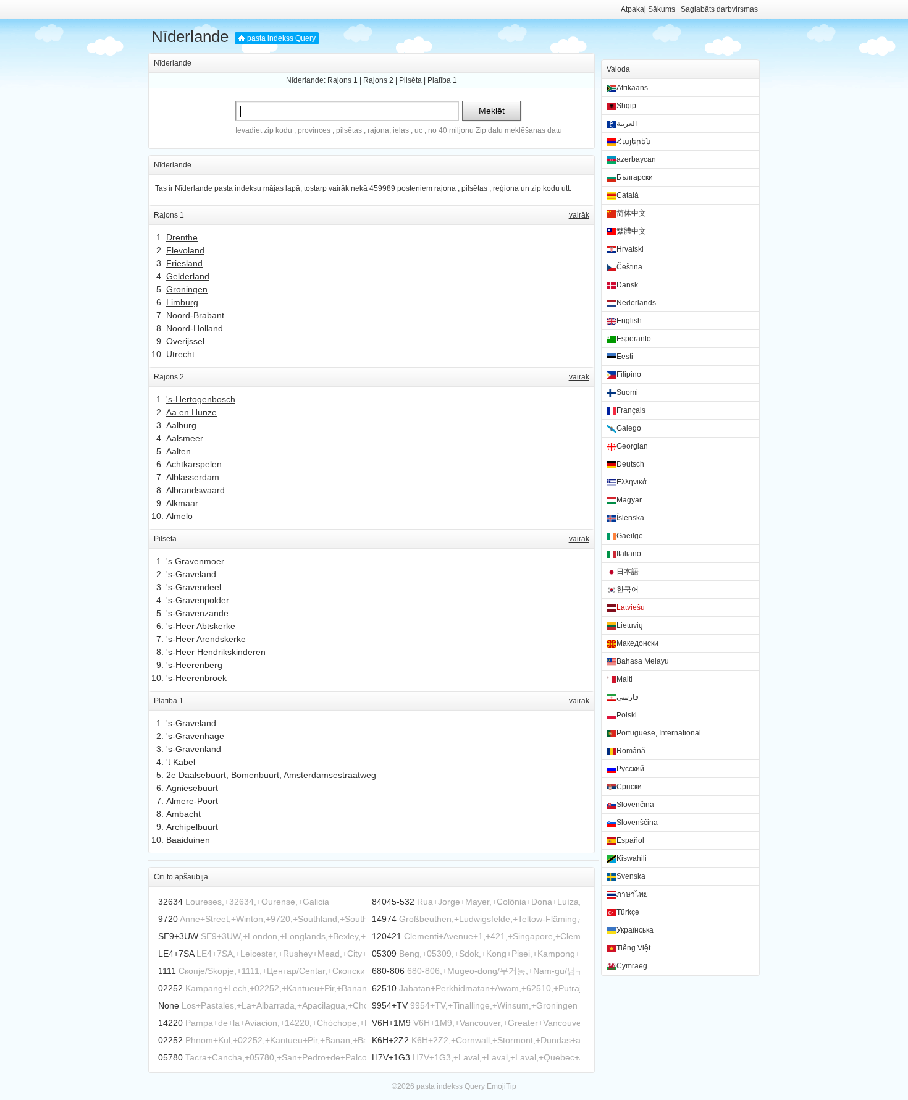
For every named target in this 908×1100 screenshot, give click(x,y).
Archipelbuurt (192, 827)
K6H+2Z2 (390, 1040)
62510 (384, 988)
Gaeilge (629, 535)
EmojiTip (501, 1086)
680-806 (388, 971)
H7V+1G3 (391, 1057)
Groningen (187, 289)
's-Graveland (191, 574)
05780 (170, 1057)
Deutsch (630, 464)
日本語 (627, 571)
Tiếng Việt (633, 948)
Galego (628, 428)
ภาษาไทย (632, 894)
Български (634, 177)
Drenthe (182, 237)
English (629, 320)
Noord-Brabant (195, 315)
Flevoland (185, 250)
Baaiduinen (188, 840)
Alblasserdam (192, 477)
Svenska (630, 876)
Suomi (627, 392)
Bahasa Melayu (642, 661)
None (168, 1005)
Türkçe (627, 912)
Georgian (632, 446)
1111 (167, 971)
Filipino (628, 374)
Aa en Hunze (191, 412)
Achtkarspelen (194, 464)
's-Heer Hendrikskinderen (216, 652)
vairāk (579, 215)
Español (630, 840)
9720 (168, 919)
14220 (170, 1023)
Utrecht (180, 354)
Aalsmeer (184, 438)
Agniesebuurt (192, 788)
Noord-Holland (194, 328)
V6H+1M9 (391, 1023)
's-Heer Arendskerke (206, 639)
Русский (630, 768)
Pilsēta (410, 80)
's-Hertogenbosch (200, 399)
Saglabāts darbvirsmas (719, 9)
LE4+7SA (176, 953)
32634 (170, 902)
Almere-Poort (192, 801)
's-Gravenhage (195, 736)
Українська (635, 930)
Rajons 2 (378, 80)
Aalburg (181, 425)
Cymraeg (631, 966)
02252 (170, 988)
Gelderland (187, 276)
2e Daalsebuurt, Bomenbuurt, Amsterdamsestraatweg (271, 775)
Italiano (628, 553)
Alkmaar (182, 503)
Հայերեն (633, 141)
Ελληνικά (631, 482)
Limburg (182, 302)
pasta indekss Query (281, 38)
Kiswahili (631, 858)
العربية (626, 123)
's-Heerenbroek (196, 678)
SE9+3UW (178, 936)
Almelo (179, 516)
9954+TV (390, 1005)
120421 (386, 936)
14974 (384, 919)
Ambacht (183, 814)
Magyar (629, 500)
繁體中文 (631, 231)
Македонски (637, 643)
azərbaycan (636, 159)
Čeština (629, 267)
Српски (629, 786)
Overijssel (185, 341)
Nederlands (636, 302)
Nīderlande (190, 36)
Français (630, 410)
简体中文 (631, 213)
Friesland (184, 263)
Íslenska (630, 518)
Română (630, 751)
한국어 (627, 589)
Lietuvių (629, 625)
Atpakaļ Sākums (648, 9)
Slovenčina (635, 804)
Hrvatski (630, 249)
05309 (384, 953)
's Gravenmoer (195, 561)
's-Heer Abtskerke (200, 626)
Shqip (626, 105)
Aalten (178, 451)
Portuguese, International (658, 733)
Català (627, 195)
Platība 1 (442, 80)
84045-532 (393, 902)
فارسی (627, 697)
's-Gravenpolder (197, 600)
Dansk (627, 285)
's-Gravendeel (193, 587)
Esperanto (633, 338)
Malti (624, 679)
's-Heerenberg (194, 665)
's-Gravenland (193, 749)
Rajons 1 (342, 80)
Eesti (624, 356)
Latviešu (630, 607)
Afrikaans (632, 87)
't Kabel (180, 762)
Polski (626, 715)
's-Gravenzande (197, 613)
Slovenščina (637, 822)
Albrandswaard (195, 490)
